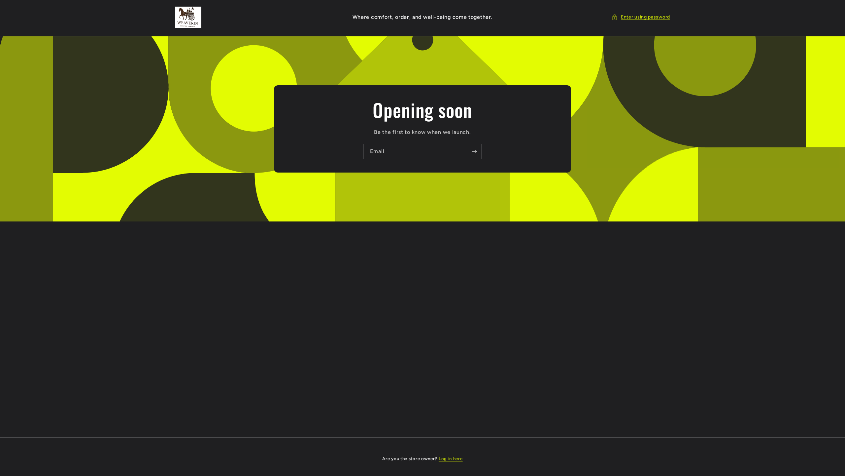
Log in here (451, 458)
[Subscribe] (474, 151)
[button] (641, 17)
